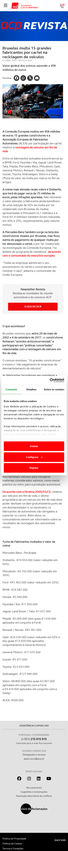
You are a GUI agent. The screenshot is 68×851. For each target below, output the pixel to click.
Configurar (32, 457)
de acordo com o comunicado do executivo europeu (31, 254)
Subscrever (32, 306)
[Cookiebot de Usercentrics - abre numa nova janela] (49, 380)
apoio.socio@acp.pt (34, 758)
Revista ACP (25, 60)
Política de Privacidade (14, 838)
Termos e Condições (12, 848)
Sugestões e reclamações (34, 791)
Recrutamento (34, 787)
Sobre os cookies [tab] (54, 389)
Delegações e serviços (34, 754)
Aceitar (34, 446)
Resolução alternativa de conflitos (34, 795)
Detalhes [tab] (31, 389)
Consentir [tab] (11, 389)
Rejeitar (34, 467)
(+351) (34, 739)
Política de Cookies (12, 843)
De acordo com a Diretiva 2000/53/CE (26, 492)
